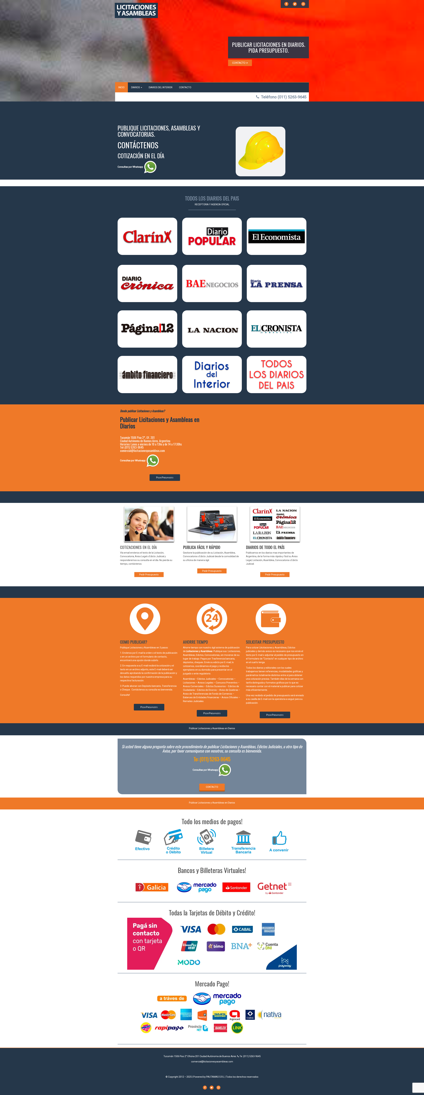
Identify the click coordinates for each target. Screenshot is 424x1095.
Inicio (121, 87)
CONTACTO (238, 62)
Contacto (185, 87)
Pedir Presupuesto (164, 477)
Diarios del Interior (160, 87)
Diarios (135, 87)
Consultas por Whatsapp (131, 167)
